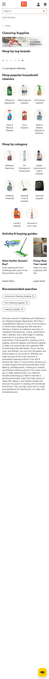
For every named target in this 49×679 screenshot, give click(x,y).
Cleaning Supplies (12, 309)
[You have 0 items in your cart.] (45, 4)
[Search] (44, 11)
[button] (38, 4)
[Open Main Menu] (4, 4)
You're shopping (8, 17)
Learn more (8, 281)
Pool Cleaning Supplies (14, 303)
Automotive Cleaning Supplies (17, 296)
